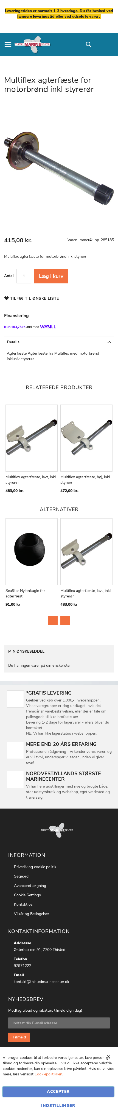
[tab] (59, 342)
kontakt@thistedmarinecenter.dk (41, 981)
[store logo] (32, 45)
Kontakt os (23, 904)
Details (13, 342)
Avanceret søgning (30, 885)
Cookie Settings (27, 895)
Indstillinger (58, 1105)
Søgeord (21, 876)
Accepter (58, 1091)
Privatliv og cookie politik (35, 867)
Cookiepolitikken (48, 1074)
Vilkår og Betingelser (31, 913)
